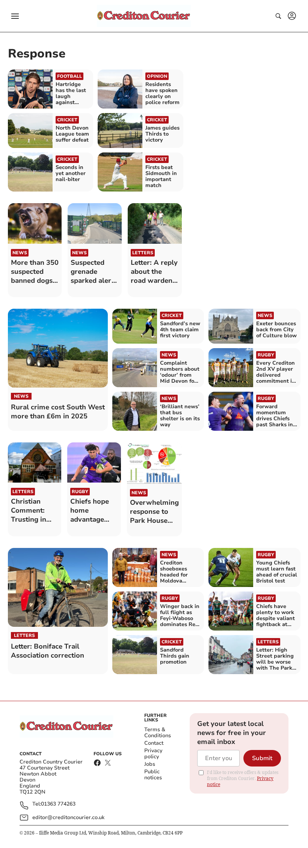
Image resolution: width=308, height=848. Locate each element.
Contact (153, 743)
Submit (262, 758)
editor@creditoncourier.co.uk (68, 817)
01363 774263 (58, 804)
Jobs (149, 764)
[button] (15, 16)
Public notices (153, 774)
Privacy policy (153, 753)
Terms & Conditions (157, 732)
